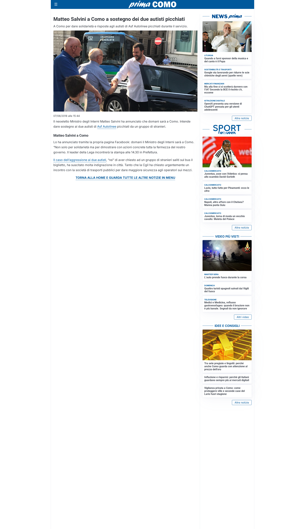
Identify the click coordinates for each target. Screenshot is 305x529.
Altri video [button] (243, 317)
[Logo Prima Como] (152, 4)
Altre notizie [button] (242, 118)
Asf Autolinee (106, 126)
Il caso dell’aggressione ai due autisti (79, 160)
